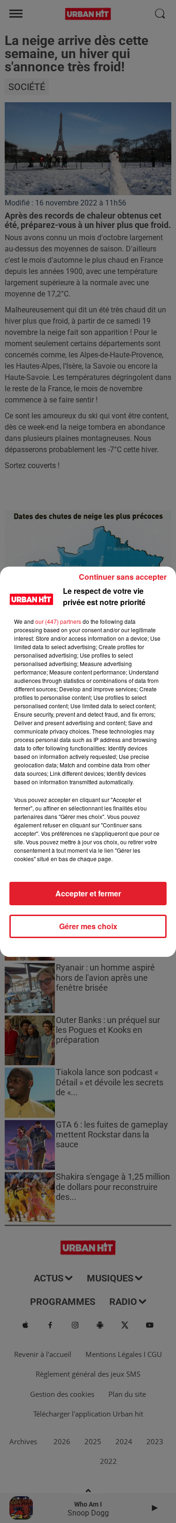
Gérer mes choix (88, 926)
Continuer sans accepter (123, 576)
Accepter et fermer (88, 893)
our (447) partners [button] (58, 621)
